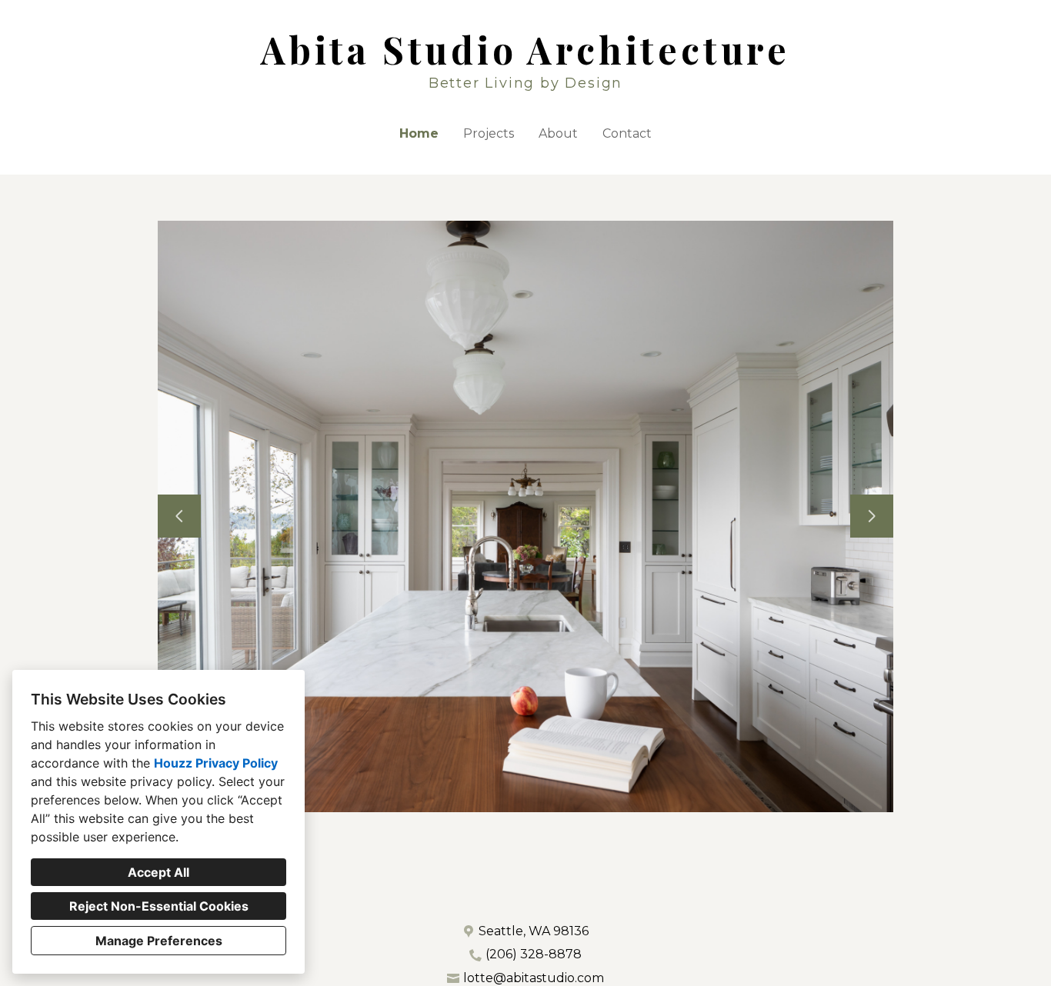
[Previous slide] (179, 516)
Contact (627, 133)
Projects (488, 133)
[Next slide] (871, 516)
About (558, 133)
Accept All (158, 872)
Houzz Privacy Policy (216, 763)
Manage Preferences (158, 940)
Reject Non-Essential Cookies (159, 906)
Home (419, 133)
